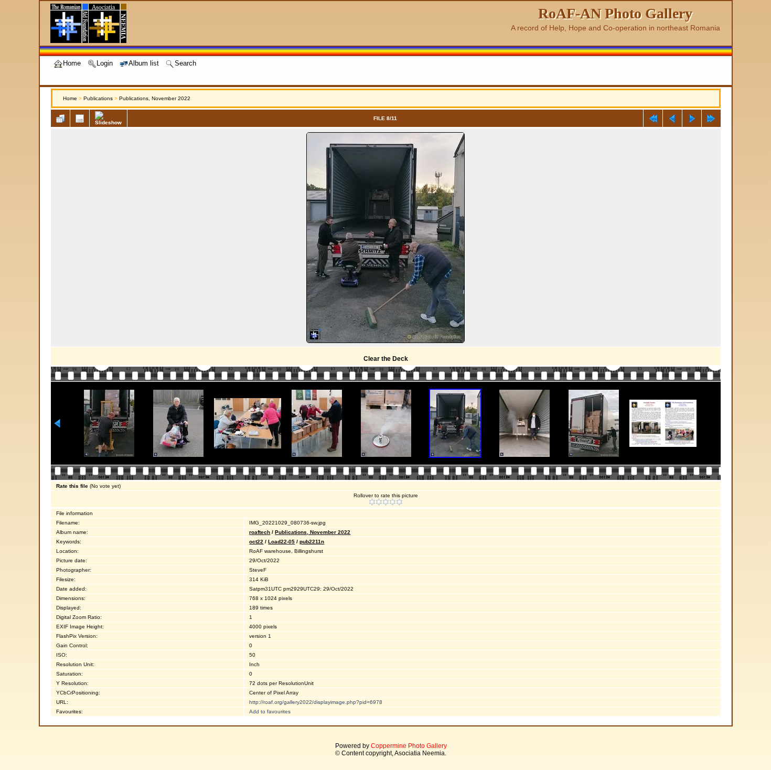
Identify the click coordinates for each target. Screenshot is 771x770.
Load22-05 (281, 541)
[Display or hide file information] (79, 118)
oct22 (256, 541)
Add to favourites (270, 711)
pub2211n (311, 541)
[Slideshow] (108, 118)
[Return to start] (653, 118)
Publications (98, 98)
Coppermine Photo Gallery (409, 746)
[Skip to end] (711, 118)
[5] (399, 502)
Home (70, 98)
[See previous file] (672, 118)
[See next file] (691, 118)
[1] (372, 502)
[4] (392, 502)
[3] (385, 502)
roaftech (259, 532)
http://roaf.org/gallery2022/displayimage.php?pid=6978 (315, 702)
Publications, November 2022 (154, 98)
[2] (379, 502)
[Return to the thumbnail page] (60, 118)
